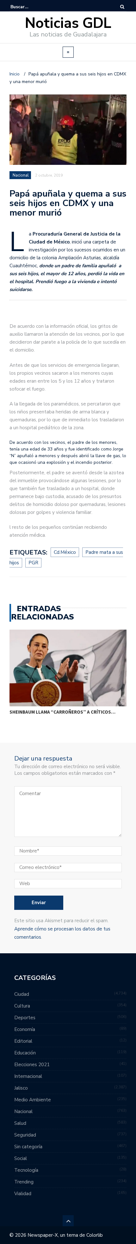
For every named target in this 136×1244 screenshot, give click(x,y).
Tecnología (26, 1170)
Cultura (22, 1006)
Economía (24, 1029)
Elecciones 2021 (32, 1064)
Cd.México (65, 552)
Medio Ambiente (32, 1100)
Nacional (21, 175)
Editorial (23, 1041)
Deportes (24, 1017)
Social (20, 1158)
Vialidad (22, 1193)
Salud (20, 1123)
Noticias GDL (68, 23)
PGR (33, 563)
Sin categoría (28, 1147)
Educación (25, 1053)
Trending (24, 1182)
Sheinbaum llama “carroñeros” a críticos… (62, 712)
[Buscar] (122, 7)
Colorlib (94, 1235)
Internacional (28, 1076)
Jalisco (21, 1088)
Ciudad (21, 994)
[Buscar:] (29, 7)
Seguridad (25, 1135)
